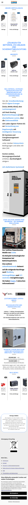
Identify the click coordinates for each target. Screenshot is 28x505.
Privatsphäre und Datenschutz (10, 473)
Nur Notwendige (14, 498)
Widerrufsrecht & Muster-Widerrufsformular (13, 468)
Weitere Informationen (14, 502)
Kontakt (5, 463)
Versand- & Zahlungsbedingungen (11, 465)
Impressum (5, 460)
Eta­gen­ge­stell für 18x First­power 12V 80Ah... (14, 24)
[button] (3, 25)
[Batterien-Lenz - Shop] (14, 2)
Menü (2, 2)
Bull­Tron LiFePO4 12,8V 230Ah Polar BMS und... (14, 71)
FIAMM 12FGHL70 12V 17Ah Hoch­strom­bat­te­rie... (14, 389)
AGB (4, 470)
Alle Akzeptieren (14, 493)
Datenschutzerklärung (6, 490)
